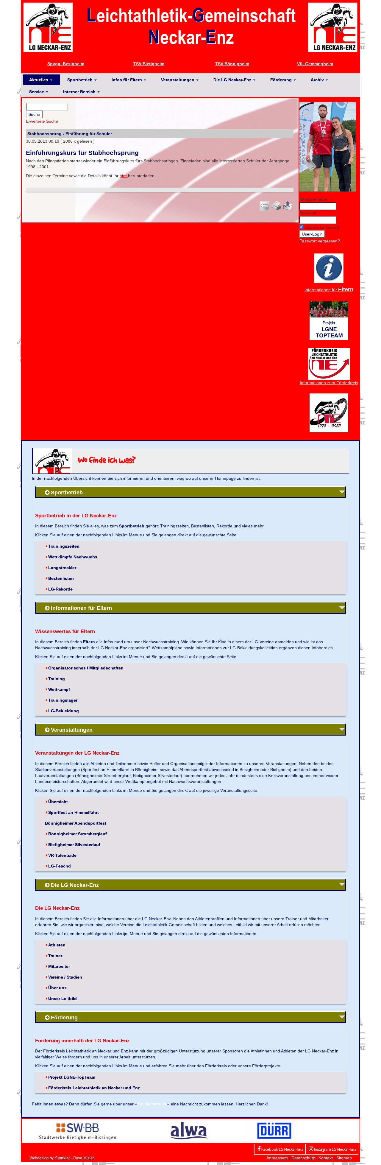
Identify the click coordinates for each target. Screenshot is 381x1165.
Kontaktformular (152, 1104)
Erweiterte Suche (42, 121)
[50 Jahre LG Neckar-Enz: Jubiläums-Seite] (329, 412)
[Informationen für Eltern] (328, 267)
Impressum (277, 1157)
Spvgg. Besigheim (65, 63)
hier (124, 175)
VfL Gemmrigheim (315, 63)
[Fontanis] (189, 1130)
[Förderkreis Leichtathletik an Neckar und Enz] (329, 363)
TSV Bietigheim (148, 63)
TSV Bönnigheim (232, 63)
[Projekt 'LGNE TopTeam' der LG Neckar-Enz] (329, 320)
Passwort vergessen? (319, 241)
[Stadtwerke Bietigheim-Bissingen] (77, 1130)
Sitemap (344, 1157)
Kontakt (325, 1157)
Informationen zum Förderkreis (329, 382)
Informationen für (329, 289)
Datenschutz (303, 1157)
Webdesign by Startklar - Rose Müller (61, 1158)
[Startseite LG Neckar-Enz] (190, 26)
